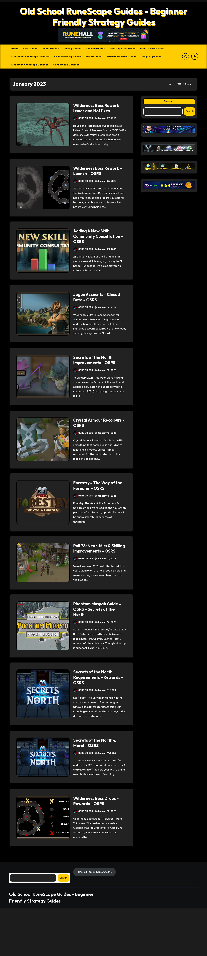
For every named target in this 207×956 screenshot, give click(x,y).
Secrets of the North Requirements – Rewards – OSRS (98, 677)
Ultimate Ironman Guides (121, 56)
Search (169, 101)
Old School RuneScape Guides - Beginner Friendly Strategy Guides (103, 16)
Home (14, 48)
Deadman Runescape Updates (29, 64)
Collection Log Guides (67, 56)
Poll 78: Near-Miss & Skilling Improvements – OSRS (99, 548)
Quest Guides (50, 48)
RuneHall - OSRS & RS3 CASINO (94, 871)
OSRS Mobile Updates (66, 64)
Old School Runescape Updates (30, 56)
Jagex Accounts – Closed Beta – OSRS (96, 297)
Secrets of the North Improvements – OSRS (94, 360)
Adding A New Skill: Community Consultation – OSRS (98, 236)
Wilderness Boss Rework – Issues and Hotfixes (97, 108)
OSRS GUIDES (85, 118)
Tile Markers (93, 56)
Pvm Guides (30, 48)
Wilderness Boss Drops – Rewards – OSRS (96, 801)
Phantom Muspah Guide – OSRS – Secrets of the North (97, 609)
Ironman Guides (95, 48)
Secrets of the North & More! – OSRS (94, 743)
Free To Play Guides (152, 48)
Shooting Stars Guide (122, 48)
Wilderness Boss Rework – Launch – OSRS (97, 171)
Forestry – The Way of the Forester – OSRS (97, 485)
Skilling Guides (72, 48)
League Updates (151, 56)
